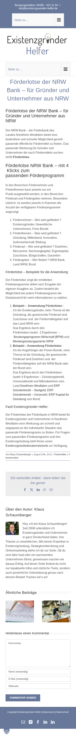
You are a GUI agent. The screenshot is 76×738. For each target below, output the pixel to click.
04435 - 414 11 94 (47, 5)
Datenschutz (62, 712)
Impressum (48, 712)
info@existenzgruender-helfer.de (38, 8)
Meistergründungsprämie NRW (33, 341)
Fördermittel (60, 454)
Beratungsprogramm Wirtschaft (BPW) (39, 336)
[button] (8, 611)
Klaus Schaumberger (20, 454)
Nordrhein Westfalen (33, 385)
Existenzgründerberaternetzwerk (27, 445)
